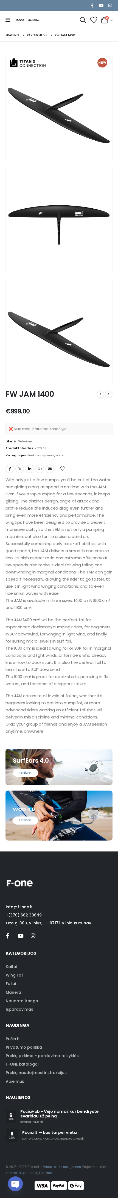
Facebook (9, 469)
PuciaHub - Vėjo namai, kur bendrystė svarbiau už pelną (59, 1113)
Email (49, 469)
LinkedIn (30, 469)
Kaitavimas (31, 1138)
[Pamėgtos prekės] (93, 20)
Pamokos (51, 1138)
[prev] (100, 394)
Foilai (59, 455)
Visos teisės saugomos (62, 1167)
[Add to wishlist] (63, 468)
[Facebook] (92, 5)
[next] (109, 394)
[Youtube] (101, 5)
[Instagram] (110, 5)
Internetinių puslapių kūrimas (28, 1173)
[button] (83, 20)
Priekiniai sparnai (40, 455)
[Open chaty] (15, 1183)
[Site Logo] (27, 19)
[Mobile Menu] (9, 20)
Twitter (19, 469)
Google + (39, 469)
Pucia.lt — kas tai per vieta (49, 1132)
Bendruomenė (32, 1122)
